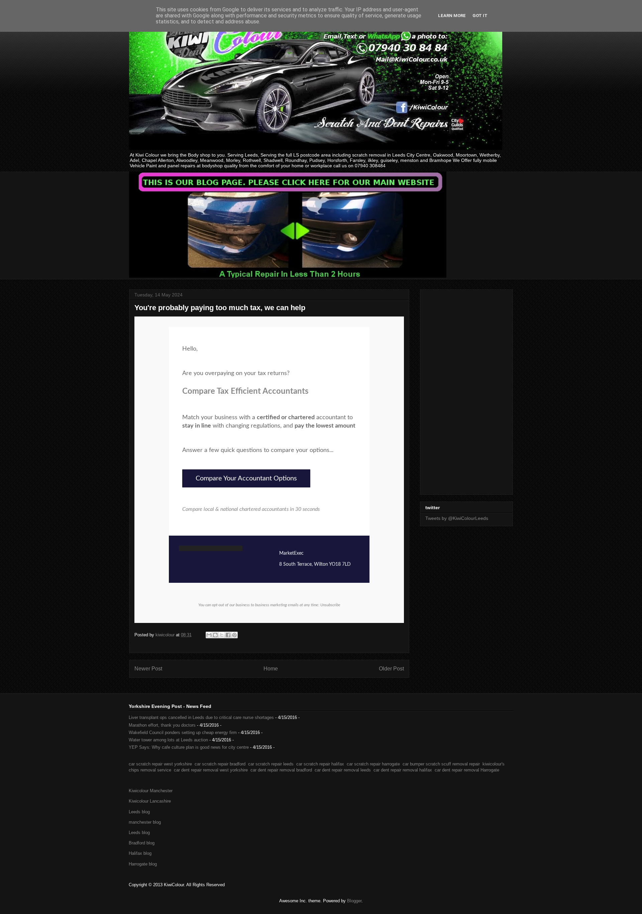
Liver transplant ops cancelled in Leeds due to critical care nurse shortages (201, 717)
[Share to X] (221, 635)
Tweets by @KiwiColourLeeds (456, 518)
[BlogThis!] (215, 635)
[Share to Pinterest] (234, 635)
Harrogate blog (143, 863)
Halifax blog (140, 853)
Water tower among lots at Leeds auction (168, 739)
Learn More (452, 15)
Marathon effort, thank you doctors (162, 725)
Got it (480, 15)
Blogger (354, 900)
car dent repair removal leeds (343, 769)
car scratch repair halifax (320, 763)
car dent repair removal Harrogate (467, 769)
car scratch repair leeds (271, 763)
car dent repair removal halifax (402, 769)
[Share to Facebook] (228, 635)
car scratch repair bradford (220, 763)
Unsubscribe (330, 605)
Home (270, 668)
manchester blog (145, 822)
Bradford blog (141, 842)
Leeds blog (139, 811)
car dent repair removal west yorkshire (211, 769)
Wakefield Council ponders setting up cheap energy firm (183, 732)
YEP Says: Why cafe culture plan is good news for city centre (189, 747)
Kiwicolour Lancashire (150, 801)
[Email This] (209, 635)
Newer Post (148, 668)
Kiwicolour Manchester (151, 790)
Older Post (391, 668)
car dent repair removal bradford (281, 769)
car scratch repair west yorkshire (160, 763)
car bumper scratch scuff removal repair (441, 763)
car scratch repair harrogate (373, 763)
